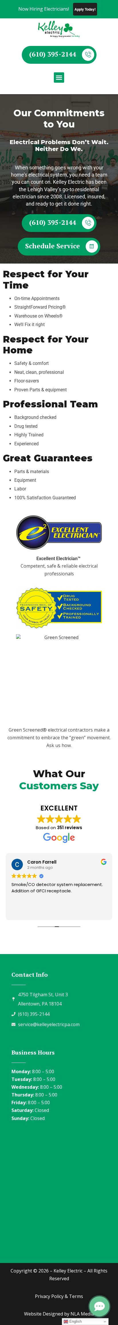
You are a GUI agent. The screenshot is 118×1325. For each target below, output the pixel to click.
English (75, 1321)
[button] (59, 77)
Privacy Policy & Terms (59, 1296)
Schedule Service (52, 245)
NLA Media (82, 1314)
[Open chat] (99, 1306)
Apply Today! (85, 9)
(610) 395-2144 (52, 54)
